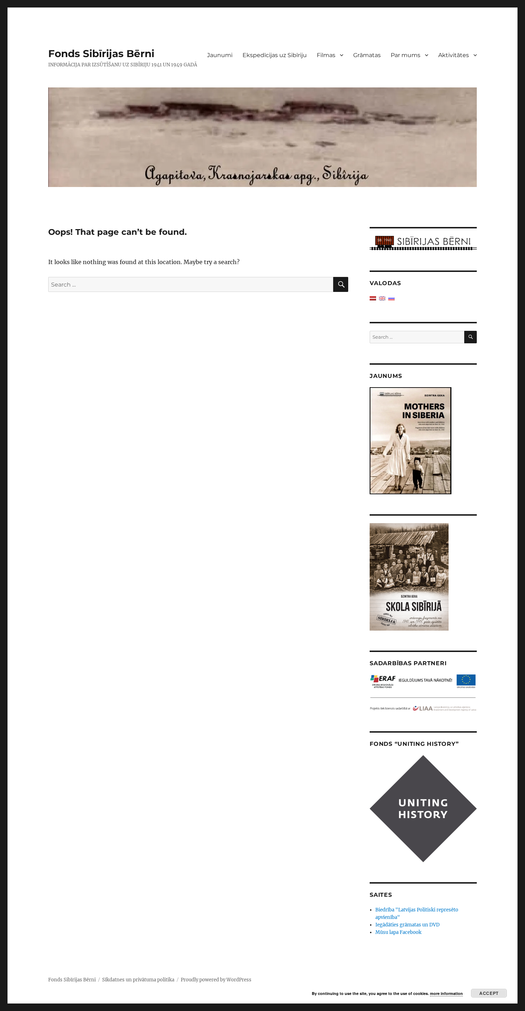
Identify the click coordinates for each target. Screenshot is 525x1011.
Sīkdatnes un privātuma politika (138, 980)
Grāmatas (367, 55)
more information (446, 993)
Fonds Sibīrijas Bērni (101, 53)
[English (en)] (382, 298)
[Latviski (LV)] (373, 298)
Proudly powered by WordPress (216, 980)
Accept (488, 993)
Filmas (326, 55)
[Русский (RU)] (391, 298)
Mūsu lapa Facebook (398, 932)
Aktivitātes (453, 55)
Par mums (405, 55)
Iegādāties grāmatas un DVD (407, 925)
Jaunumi (219, 55)
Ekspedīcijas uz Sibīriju (274, 55)
